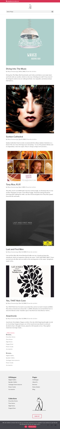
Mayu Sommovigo (13, 71)
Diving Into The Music (16, 69)
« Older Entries (10, 333)
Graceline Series (10, 337)
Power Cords (9, 346)
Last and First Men (15, 249)
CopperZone (9, 344)
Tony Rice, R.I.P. (13, 184)
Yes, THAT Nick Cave (16, 300)
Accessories (9, 349)
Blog (33, 389)
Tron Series (9, 339)
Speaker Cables (10, 358)
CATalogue (35, 379)
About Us (35, 382)
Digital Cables (10, 355)
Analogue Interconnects (12, 360)
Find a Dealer (36, 387)
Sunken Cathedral (14, 136)
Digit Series (9, 341)
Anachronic (11, 316)
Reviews (34, 384)
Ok (26, 426)
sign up (37, 416)
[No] (58, 425)
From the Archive (31, 71)
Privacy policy (32, 426)
